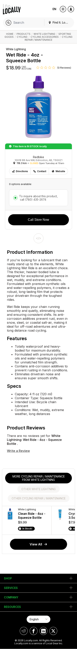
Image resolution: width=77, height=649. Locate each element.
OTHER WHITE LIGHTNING (38, 489)
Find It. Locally (61, 22)
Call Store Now (38, 219)
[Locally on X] (53, 631)
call (32, 199)
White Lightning (44, 33)
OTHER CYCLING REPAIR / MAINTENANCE (39, 498)
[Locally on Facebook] (34, 631)
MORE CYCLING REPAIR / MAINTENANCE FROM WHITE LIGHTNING (38, 478)
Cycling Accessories (45, 36)
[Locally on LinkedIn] (43, 631)
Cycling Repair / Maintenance (48, 38)
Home (9, 33)
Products (23, 33)
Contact (41, 171)
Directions (22, 171)
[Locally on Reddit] (24, 631)
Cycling (22, 36)
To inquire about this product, (38, 197)
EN (54, 9)
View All (36, 544)
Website (60, 171)
